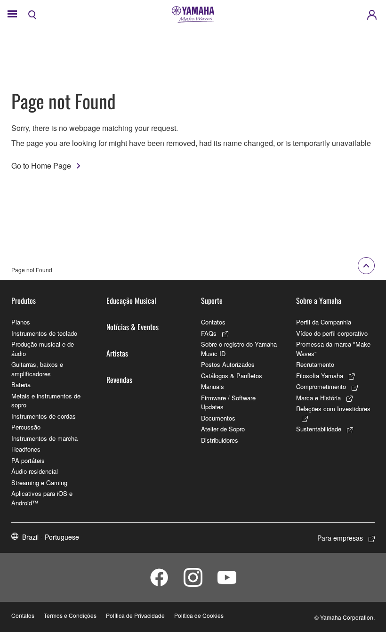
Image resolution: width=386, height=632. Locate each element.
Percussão (25, 426)
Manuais (212, 386)
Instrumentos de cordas (43, 416)
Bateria (21, 384)
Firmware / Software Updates (228, 402)
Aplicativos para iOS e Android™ (41, 498)
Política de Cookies (199, 615)
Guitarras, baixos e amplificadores (37, 369)
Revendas (119, 379)
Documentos (218, 417)
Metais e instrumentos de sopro (45, 400)
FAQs (209, 333)
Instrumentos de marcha (44, 438)
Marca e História (318, 397)
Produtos (23, 300)
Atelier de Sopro (223, 428)
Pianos (20, 321)
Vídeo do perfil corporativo (332, 333)
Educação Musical (131, 300)
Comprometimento (321, 386)
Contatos (213, 321)
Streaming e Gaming (39, 482)
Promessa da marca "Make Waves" (333, 349)
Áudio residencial (34, 471)
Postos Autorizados (228, 364)
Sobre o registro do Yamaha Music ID (239, 349)
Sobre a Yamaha (318, 300)
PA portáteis (28, 460)
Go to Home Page (41, 165)
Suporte (212, 300)
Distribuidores (219, 440)
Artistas (117, 353)
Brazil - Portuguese (50, 537)
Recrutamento (315, 364)
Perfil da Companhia (323, 321)
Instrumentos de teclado (44, 333)
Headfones (25, 449)
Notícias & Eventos (132, 326)
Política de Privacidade (135, 615)
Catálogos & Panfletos (231, 375)
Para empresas (340, 538)
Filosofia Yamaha (319, 375)
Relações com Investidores (333, 408)
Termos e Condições (70, 615)
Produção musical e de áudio (42, 349)
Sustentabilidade (318, 428)
